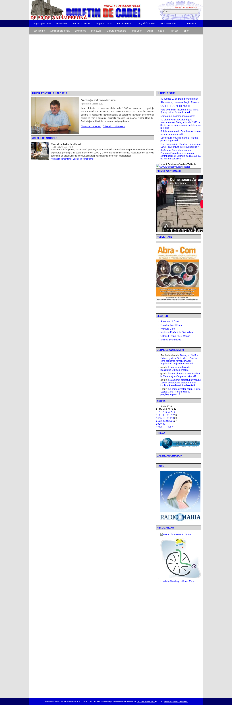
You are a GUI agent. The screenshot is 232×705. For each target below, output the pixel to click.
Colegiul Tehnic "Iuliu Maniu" (175, 336)
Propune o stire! (103, 23)
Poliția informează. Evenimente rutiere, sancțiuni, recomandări (180, 132)
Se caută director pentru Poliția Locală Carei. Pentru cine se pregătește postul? (180, 392)
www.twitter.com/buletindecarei (175, 167)
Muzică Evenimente (170, 339)
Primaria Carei (167, 328)
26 (172, 421)
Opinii (150, 31)
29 (160, 424)
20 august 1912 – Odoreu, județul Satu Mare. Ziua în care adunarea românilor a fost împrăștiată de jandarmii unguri (179, 359)
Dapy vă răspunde (146, 23)
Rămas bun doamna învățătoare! (177, 116)
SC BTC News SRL (146, 701)
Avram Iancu (184, 534)
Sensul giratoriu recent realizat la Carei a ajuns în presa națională (180, 375)
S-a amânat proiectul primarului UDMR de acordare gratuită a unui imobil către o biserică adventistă (180, 383)
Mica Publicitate (168, 23)
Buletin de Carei (75, 10)
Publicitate (61, 23)
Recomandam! (124, 23)
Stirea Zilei (96, 31)
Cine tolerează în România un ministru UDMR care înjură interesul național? (180, 145)
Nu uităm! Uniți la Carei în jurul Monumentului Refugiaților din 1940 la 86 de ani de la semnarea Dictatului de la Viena (180, 123)
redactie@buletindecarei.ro (176, 701)
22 (160, 421)
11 (169, 415)
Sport (186, 31)
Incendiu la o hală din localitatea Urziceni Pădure (175, 368)
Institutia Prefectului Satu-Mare (176, 332)
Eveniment (80, 31)
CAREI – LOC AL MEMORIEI (175, 106)
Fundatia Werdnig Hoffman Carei (177, 581)
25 (169, 421)
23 (164, 421)
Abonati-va (192, 7)
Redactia (191, 23)
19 (172, 418)
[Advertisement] (116, 63)
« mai (159, 427)
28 (157, 424)
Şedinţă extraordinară (98, 100)
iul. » (170, 427)
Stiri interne (39, 31)
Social (161, 31)
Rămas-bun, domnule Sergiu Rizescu (179, 102)
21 (157, 421)
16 (164, 418)
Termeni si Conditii (81, 23)
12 (172, 415)
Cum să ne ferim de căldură (66, 144)
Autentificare (180, 7)
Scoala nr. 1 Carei (169, 321)
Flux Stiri (174, 31)
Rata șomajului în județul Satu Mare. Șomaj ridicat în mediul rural (179, 111)
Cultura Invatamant (116, 31)
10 (166, 415)
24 (166, 421)
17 (166, 418)
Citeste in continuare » (114, 126)
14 (157, 418)
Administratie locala (60, 31)
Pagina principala (42, 23)
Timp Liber (136, 31)
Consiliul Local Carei (171, 325)
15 (160, 418)
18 (169, 418)
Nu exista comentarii (91, 126)
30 (164, 424)
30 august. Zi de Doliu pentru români (179, 98)
